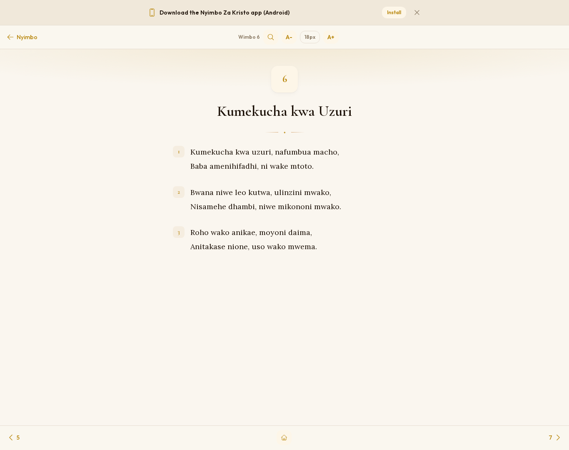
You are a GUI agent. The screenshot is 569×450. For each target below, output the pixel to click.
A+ (330, 37)
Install (394, 12)
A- (289, 37)
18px (309, 37)
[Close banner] (416, 12)
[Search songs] (270, 37)
